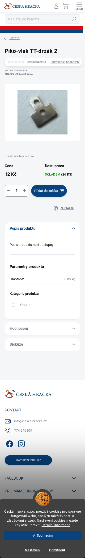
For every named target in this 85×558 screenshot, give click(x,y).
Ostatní (25, 305)
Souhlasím (45, 535)
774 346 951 (23, 430)
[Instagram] (21, 443)
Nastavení (33, 550)
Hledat (74, 19)
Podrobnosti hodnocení (65, 62)
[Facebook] (9, 443)
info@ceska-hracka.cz (30, 421)
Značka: (19, 74)
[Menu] (79, 6)
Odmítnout (57, 550)
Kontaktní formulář (28, 460)
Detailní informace (56, 525)
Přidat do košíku (46, 191)
